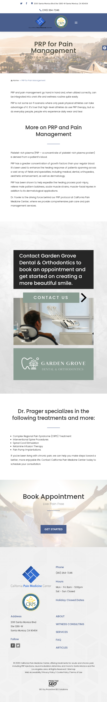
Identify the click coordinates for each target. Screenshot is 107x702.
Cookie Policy (62, 672)
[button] (104, 48)
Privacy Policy (48, 672)
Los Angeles (37, 669)
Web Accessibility (33, 672)
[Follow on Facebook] (26, 3)
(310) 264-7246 (50, 10)
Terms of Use (76, 672)
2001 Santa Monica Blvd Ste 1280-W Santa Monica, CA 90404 (61, 3)
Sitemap (71, 669)
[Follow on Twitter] (21, 3)
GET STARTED (53, 529)
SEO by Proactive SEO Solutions (53, 689)
